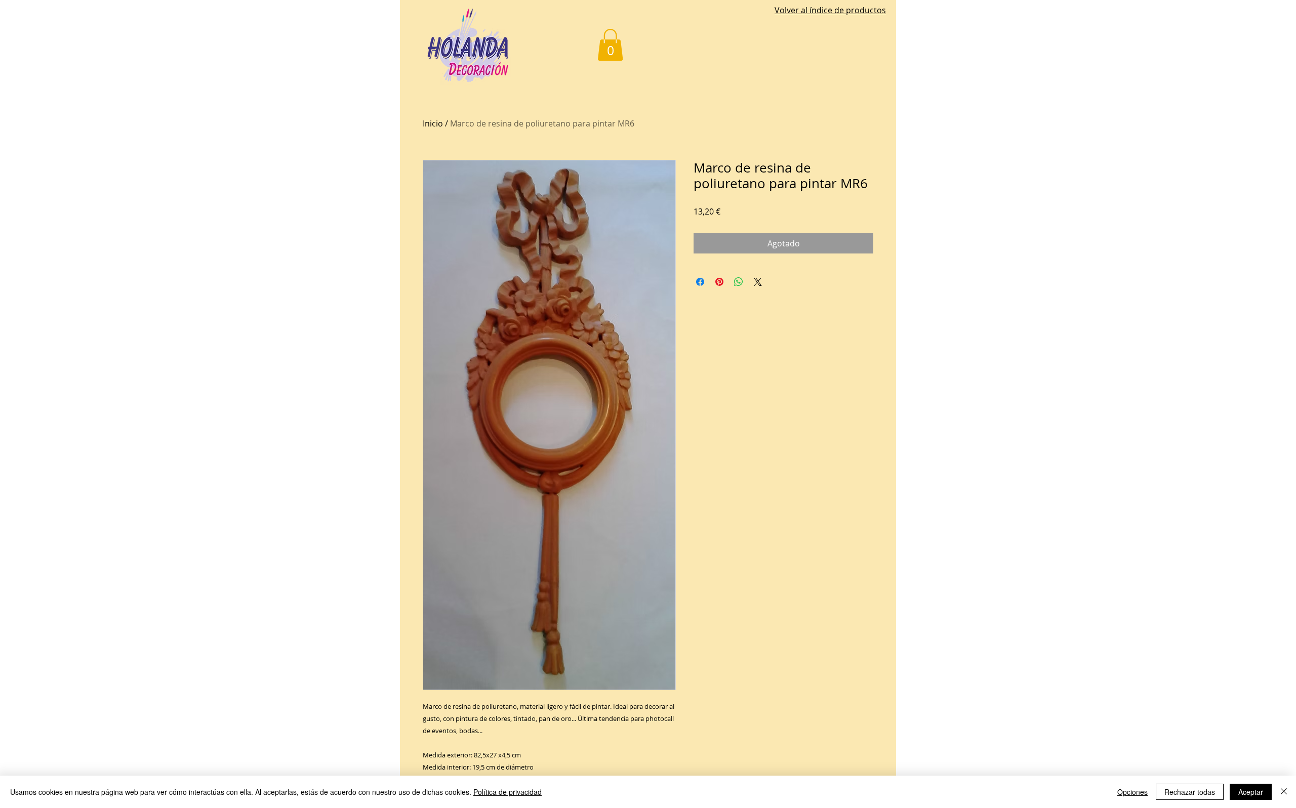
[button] (610, 45)
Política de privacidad (507, 792)
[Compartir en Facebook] (700, 282)
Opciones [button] (1132, 792)
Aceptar (1250, 792)
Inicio (433, 123)
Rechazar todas (1189, 792)
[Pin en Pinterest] (719, 282)
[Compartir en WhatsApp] (739, 282)
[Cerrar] (1284, 792)
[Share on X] (758, 282)
